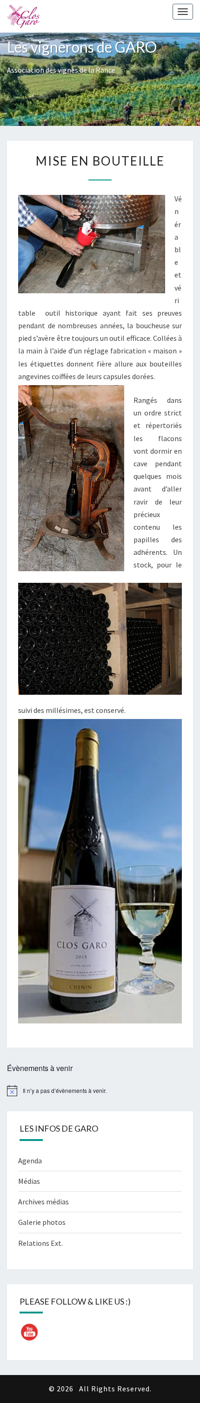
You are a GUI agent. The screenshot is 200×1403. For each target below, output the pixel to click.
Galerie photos (42, 1222)
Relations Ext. (40, 1243)
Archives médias (43, 1201)
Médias (29, 1181)
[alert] (100, 1090)
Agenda (30, 1160)
